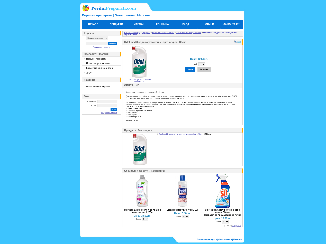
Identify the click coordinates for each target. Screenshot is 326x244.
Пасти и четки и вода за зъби (188, 33)
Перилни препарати (96, 59)
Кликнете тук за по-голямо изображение (139, 80)
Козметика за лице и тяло (99, 68)
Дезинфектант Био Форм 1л (182, 210)
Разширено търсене (101, 47)
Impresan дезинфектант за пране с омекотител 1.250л (142, 211)
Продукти (146, 33)
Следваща (236, 225)
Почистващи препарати (98, 63)
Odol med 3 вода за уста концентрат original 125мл (180, 134)
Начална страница (132, 33)
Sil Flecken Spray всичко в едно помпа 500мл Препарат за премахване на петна (222, 212)
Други (89, 72)
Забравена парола (109, 112)
